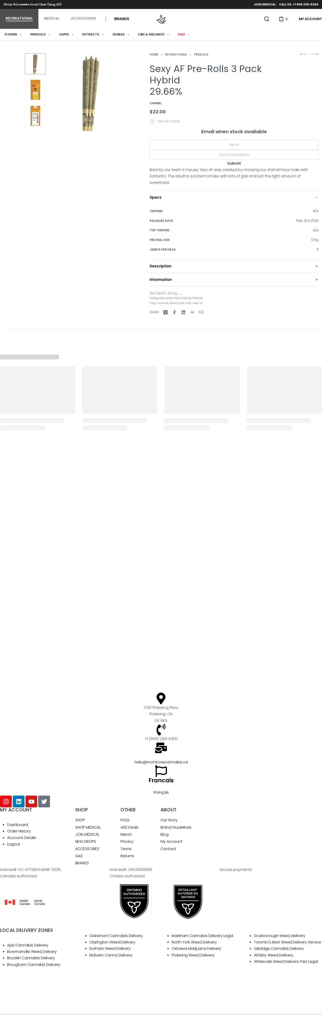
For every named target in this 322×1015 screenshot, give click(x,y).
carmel (163, 303)
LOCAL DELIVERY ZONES (26, 930)
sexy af (197, 303)
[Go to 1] (35, 63)
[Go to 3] (35, 115)
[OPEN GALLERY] (91, 93)
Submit (234, 163)
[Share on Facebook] (174, 312)
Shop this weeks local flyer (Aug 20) (33, 4)
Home (154, 54)
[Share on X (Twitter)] (165, 312)
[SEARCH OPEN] (266, 18)
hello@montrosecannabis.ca (161, 762)
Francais (161, 780)
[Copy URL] (192, 312)
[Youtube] (31, 801)
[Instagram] (6, 801)
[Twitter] (44, 801)
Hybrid (173, 303)
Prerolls (201, 54)
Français (161, 792)
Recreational (176, 54)
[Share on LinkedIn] (183, 312)
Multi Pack (173, 298)
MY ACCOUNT (16, 809)
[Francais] (161, 771)
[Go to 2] (35, 89)
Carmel (186, 298)
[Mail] (201, 312)
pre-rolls (185, 303)
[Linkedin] (19, 801)
